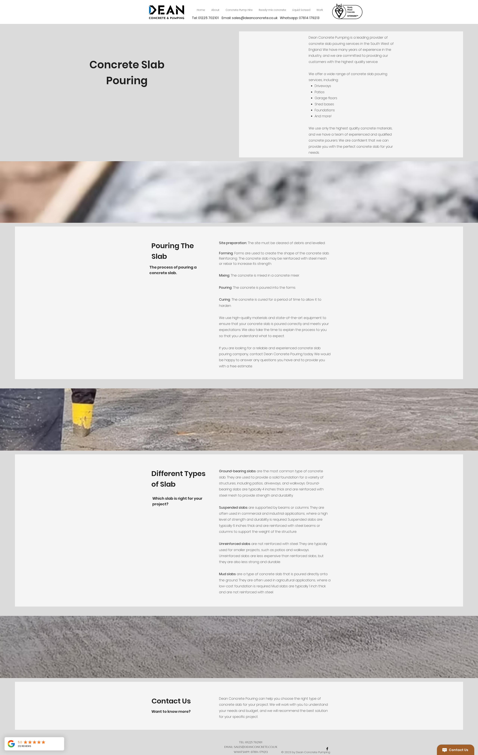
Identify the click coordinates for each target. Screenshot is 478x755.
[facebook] (327, 749)
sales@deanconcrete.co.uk (255, 17)
